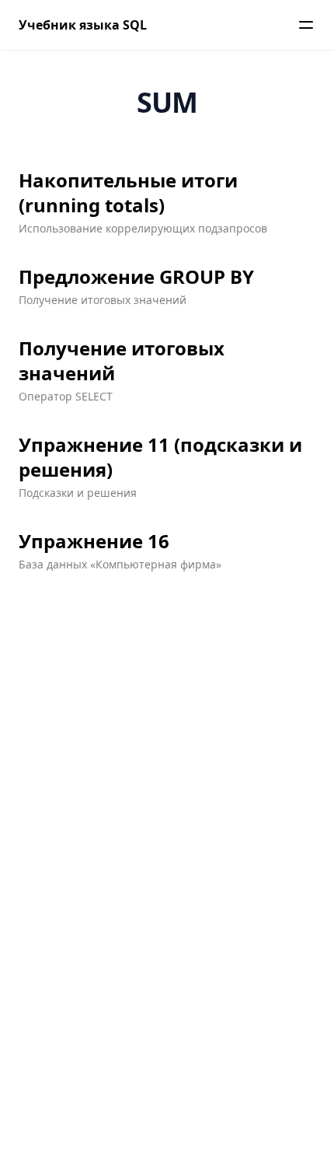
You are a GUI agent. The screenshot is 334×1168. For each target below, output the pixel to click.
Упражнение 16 (94, 541)
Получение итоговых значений (121, 361)
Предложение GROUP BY (136, 276)
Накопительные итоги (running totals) (128, 193)
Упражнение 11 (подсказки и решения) (160, 457)
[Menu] (306, 24)
